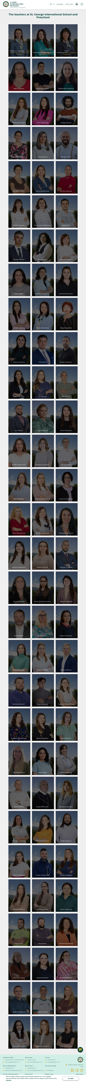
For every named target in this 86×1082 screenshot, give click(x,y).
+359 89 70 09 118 (31, 1059)
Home (11, 7)
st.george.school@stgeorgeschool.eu (13, 1070)
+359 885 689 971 (9, 1068)
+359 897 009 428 (19, 1059)
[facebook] (77, 1070)
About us (16, 7)
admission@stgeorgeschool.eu (12, 1062)
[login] (77, 4)
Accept (70, 1078)
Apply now (69, 4)
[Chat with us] (80, 1049)
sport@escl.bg (50, 1070)
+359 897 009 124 (51, 1059)
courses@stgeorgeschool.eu (53, 1062)
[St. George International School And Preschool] (6, 4)
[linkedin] (72, 1070)
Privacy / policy (79, 1074)
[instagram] (81, 1070)
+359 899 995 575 (31, 1068)
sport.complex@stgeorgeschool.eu (35, 1070)
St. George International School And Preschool (17, 4)
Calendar (59, 4)
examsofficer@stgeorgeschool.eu (35, 1062)
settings (8, 1080)
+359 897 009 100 (9, 1059)
